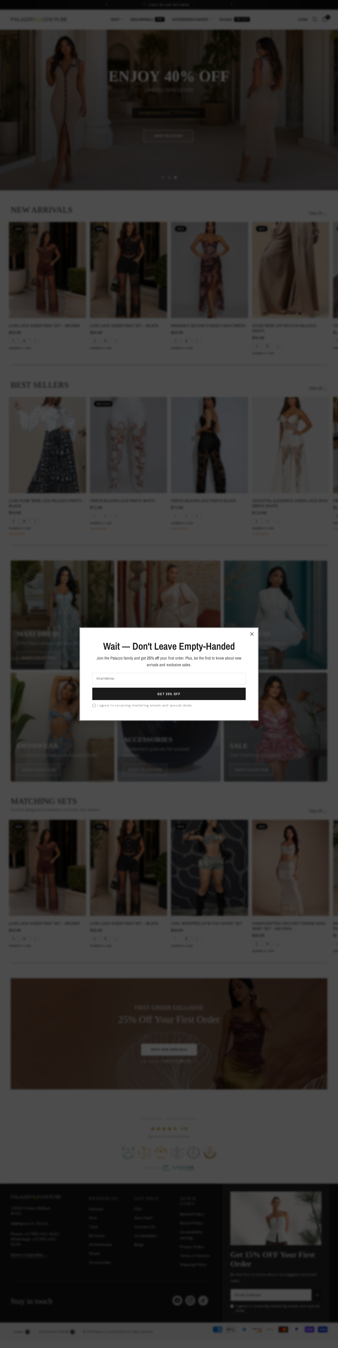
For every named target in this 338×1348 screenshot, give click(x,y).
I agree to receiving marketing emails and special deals (144, 705)
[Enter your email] (169, 694)
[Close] (252, 634)
